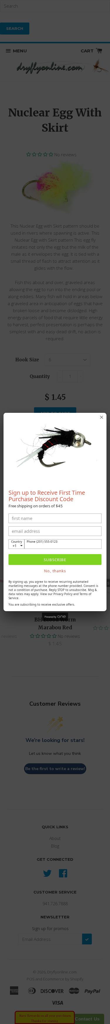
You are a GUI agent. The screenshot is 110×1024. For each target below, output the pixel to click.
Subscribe (55, 559)
